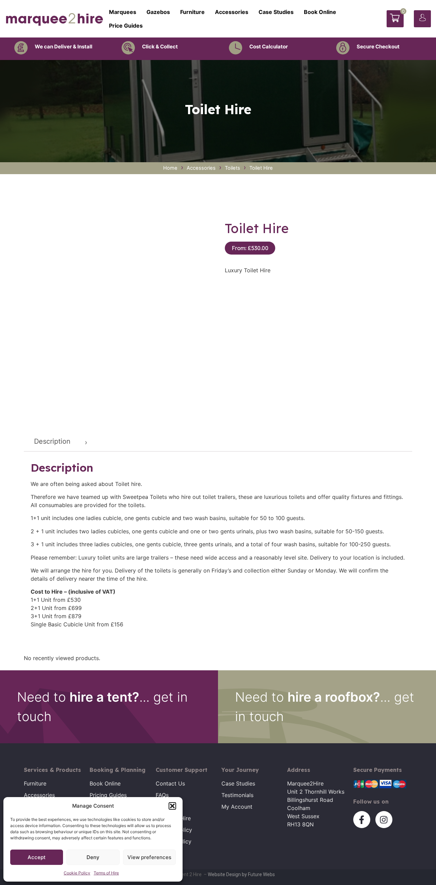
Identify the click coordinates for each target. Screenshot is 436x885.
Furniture (192, 12)
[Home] (54, 19)
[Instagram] (383, 819)
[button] (172, 806)
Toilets (232, 168)
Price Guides (126, 25)
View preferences (149, 857)
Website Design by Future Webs (241, 874)
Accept (37, 857)
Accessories (231, 12)
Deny (93, 857)
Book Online (320, 12)
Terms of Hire (106, 872)
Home (170, 168)
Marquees (122, 12)
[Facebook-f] (361, 819)
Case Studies (276, 12)
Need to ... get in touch (102, 706)
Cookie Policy (77, 872)
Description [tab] (52, 441)
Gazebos (158, 12)
